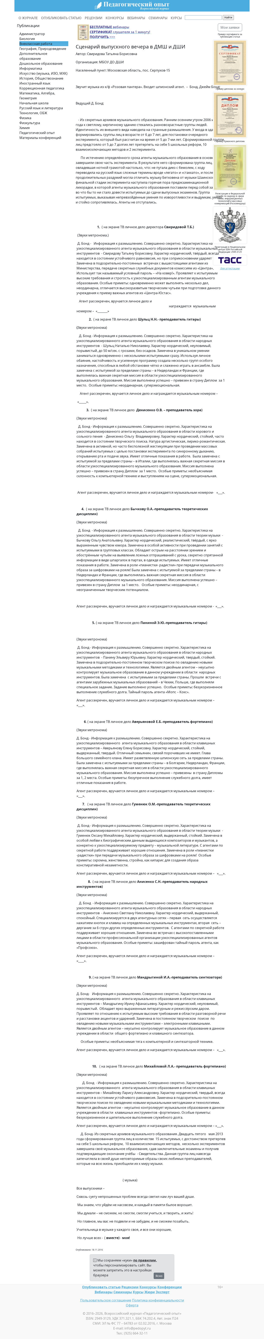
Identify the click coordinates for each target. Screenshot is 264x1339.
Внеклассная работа (35, 43)
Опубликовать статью (101, 1287)
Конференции (169, 1287)
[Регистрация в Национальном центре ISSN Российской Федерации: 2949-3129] (230, 259)
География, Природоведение (42, 48)
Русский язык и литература (41, 108)
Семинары (122, 1292)
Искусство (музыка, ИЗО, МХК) (43, 73)
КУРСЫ (176, 18)
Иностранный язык (34, 83)
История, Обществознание (41, 78)
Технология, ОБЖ (33, 113)
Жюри (149, 1292)
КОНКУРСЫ (115, 18)
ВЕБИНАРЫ (136, 18)
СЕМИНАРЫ (157, 18)
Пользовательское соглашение (105, 1300)
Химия (24, 128)
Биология (27, 38)
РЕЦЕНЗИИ (93, 18)
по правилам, (145, 1260)
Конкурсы (148, 1287)
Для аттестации (230, 268)
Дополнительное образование (33, 56)
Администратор (32, 34)
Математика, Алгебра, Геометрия (37, 95)
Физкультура (29, 123)
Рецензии (130, 1287)
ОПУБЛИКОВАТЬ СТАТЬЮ (61, 18)
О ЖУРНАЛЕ (28, 18)
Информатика (30, 68)
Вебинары (104, 1292)
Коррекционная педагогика (41, 88)
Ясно (159, 1276)
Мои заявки (229, 27)
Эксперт (163, 1292)
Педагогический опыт (37, 132)
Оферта (132, 1305)
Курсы (138, 1292)
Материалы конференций (40, 137)
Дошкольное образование (40, 63)
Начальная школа (33, 103)
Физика (25, 118)
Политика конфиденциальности (158, 1300)
